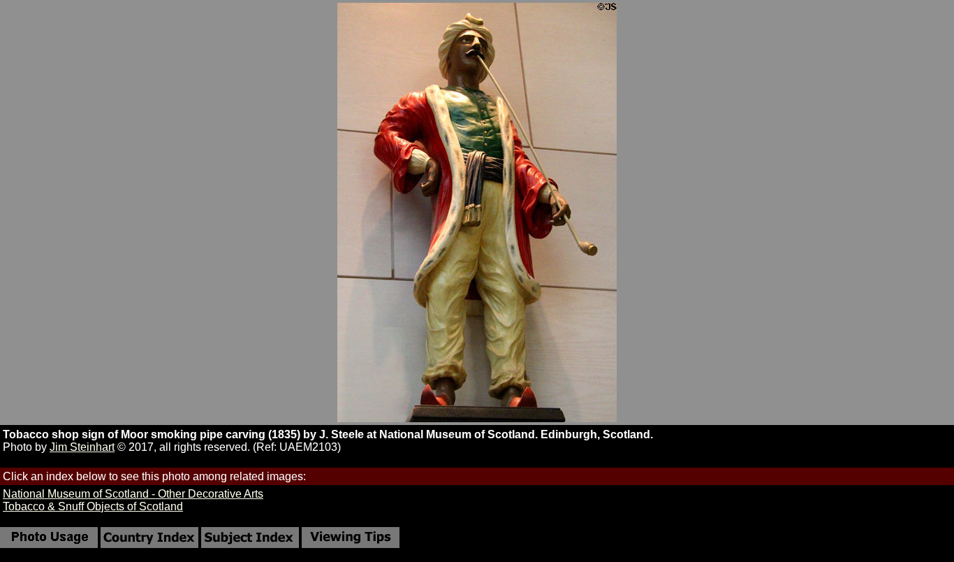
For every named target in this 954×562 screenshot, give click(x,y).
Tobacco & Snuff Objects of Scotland (93, 506)
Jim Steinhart (82, 447)
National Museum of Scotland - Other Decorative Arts (133, 494)
